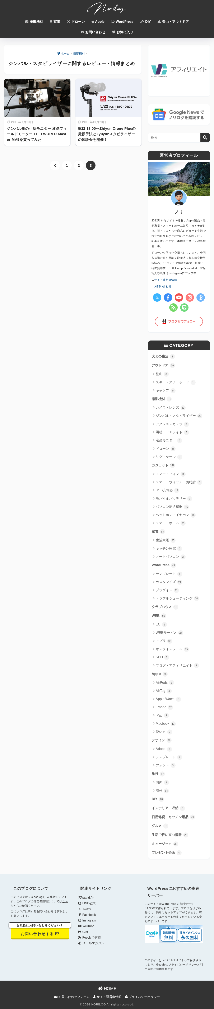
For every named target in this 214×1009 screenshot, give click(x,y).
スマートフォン (170, 474)
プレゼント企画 (166, 852)
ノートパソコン (170, 556)
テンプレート (168, 574)
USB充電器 (167, 490)
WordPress (124, 21)
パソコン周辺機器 (172, 506)
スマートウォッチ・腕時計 (178, 482)
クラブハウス (164, 607)
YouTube (88, 926)
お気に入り (124, 32)
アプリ (163, 641)
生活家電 (165, 540)
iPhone (164, 707)
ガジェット (163, 465)
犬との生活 (162, 356)
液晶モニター (168, 440)
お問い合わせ (94, 32)
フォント (165, 765)
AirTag (163, 691)
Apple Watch (167, 699)
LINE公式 (89, 903)
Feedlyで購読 (91, 937)
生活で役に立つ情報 (169, 834)
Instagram (89, 920)
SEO (162, 657)
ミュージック (164, 843)
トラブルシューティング (177, 598)
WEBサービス (169, 632)
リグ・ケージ (168, 457)
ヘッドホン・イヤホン (175, 515)
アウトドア (163, 365)
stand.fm (88, 897)
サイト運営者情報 (109, 997)
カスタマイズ (168, 582)
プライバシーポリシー (182, 964)
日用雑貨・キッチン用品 (173, 817)
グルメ (159, 825)
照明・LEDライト (171, 432)
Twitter (86, 909)
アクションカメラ (171, 424)
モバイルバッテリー (173, 498)
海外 (162, 790)
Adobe (163, 749)
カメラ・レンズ (170, 407)
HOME (109, 988)
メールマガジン (93, 943)
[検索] (205, 137)
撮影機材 (36, 21)
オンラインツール (172, 649)
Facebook (89, 914)
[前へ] (55, 165)
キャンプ (165, 390)
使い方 (163, 731)
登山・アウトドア (175, 21)
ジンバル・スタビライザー (178, 415)
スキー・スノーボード (175, 382)
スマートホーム (170, 523)
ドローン (78, 21)
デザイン (161, 740)
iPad (161, 715)
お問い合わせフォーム (73, 997)
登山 (161, 374)
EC (160, 624)
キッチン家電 (168, 548)
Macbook (165, 723)
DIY (147, 21)
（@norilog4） (37, 896)
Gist (85, 932)
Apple (99, 21)
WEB (158, 616)
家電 (56, 21)
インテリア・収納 (167, 808)
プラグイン (167, 590)
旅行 (158, 773)
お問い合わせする (40, 930)
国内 (161, 782)
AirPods (164, 682)
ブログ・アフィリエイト (176, 665)
